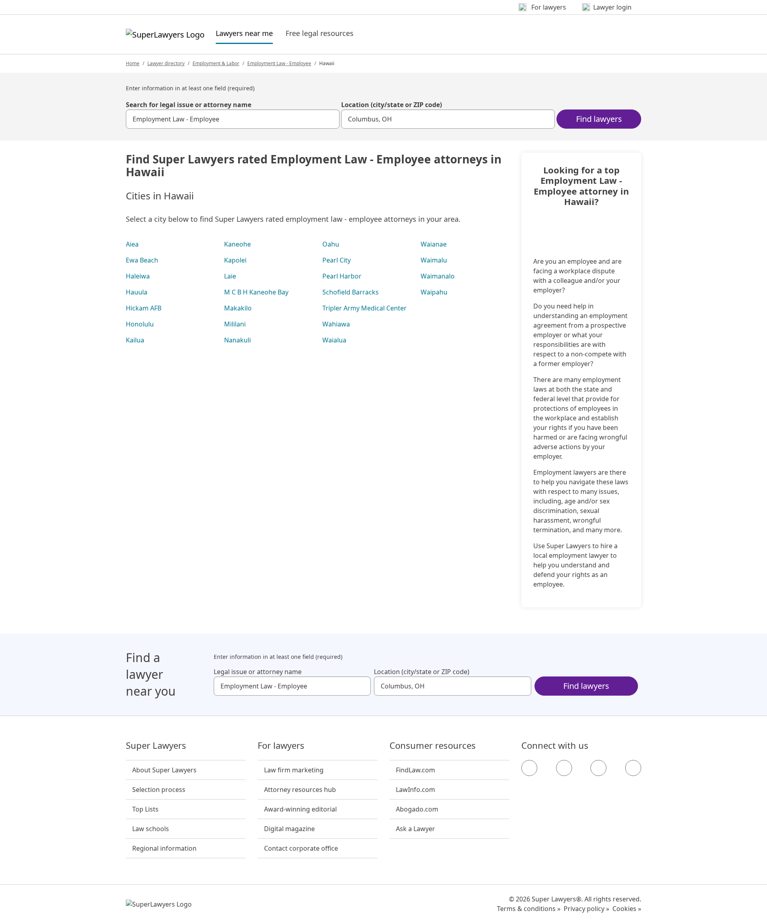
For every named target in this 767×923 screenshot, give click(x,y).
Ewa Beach (142, 260)
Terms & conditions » (528, 908)
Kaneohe (237, 244)
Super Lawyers (156, 745)
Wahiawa (336, 324)
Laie (230, 276)
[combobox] (233, 119)
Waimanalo (438, 276)
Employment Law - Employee (279, 63)
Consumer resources (432, 745)
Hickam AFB (143, 308)
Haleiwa (138, 276)
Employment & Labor (216, 63)
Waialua (334, 340)
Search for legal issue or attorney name (188, 104)
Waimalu (434, 260)
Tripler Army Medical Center (364, 308)
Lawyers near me (244, 33)
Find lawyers (599, 118)
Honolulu (140, 324)
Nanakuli (237, 340)
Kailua (135, 340)
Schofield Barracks (350, 292)
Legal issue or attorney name (258, 671)
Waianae (434, 244)
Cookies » (626, 908)
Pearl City (336, 260)
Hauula (136, 292)
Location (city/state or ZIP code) (391, 104)
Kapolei (235, 260)
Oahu (330, 244)
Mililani (235, 324)
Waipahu (434, 292)
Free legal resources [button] (320, 33)
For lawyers (281, 745)
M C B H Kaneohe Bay (256, 292)
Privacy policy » (586, 908)
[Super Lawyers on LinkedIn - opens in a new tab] (633, 768)
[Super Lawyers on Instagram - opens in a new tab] (564, 768)
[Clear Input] (330, 119)
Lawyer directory (166, 63)
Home (132, 63)
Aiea (132, 244)
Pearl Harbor (342, 276)
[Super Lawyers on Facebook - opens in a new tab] (529, 768)
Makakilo (238, 308)
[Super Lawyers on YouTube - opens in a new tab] (598, 768)
